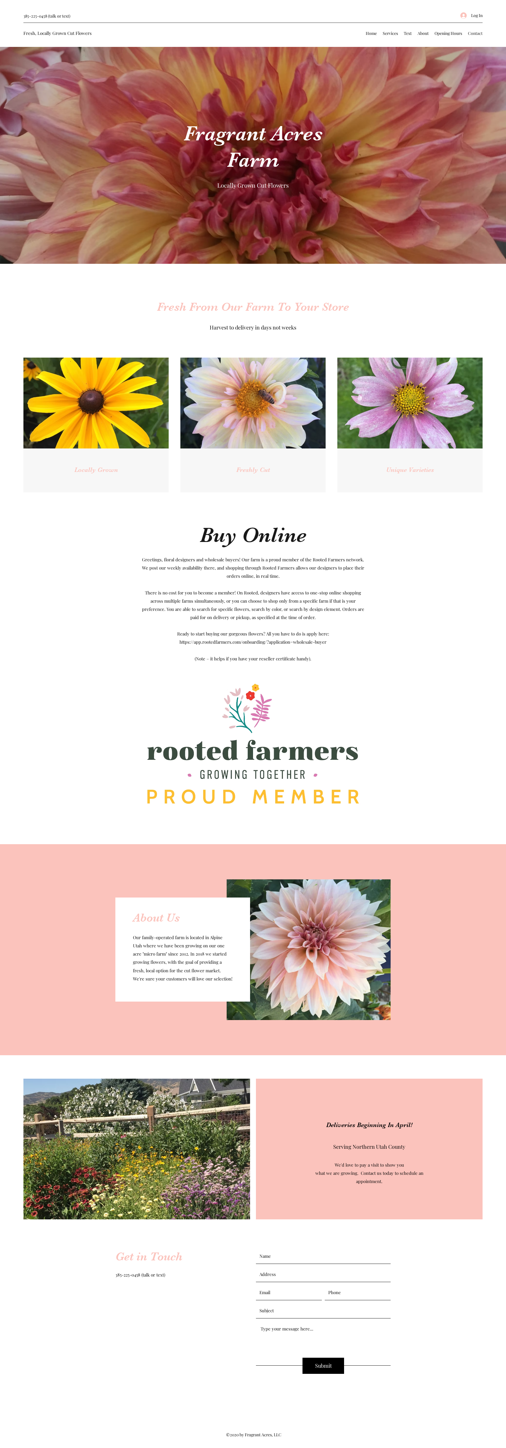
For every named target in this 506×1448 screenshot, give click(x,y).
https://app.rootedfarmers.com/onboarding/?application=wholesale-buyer (253, 642)
